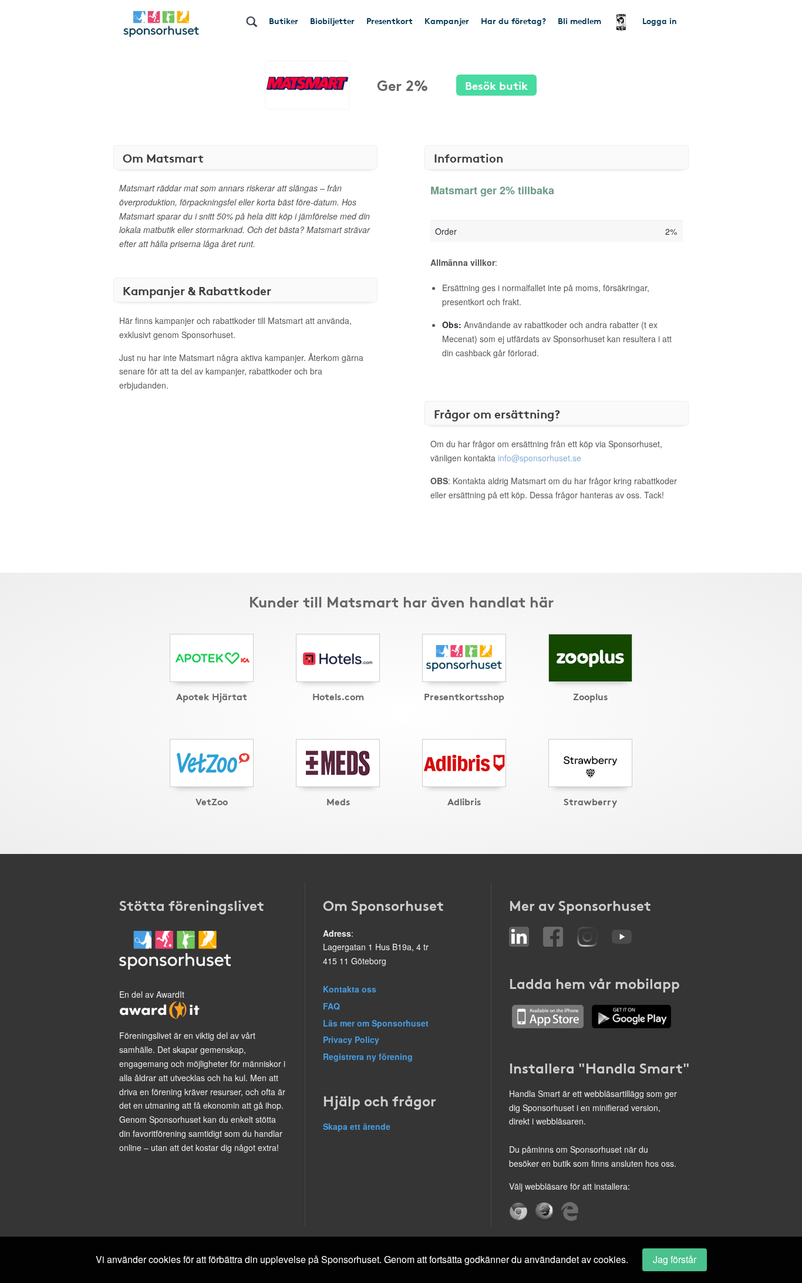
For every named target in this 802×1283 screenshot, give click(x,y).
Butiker (283, 20)
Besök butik (496, 85)
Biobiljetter (332, 20)
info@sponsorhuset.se (539, 458)
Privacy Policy (351, 1039)
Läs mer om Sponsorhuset (376, 1023)
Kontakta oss (349, 989)
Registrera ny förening (368, 1056)
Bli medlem (579, 20)
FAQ (331, 1006)
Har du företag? (513, 20)
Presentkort (389, 20)
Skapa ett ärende (356, 1126)
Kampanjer (446, 20)
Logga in (659, 20)
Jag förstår (674, 1259)
